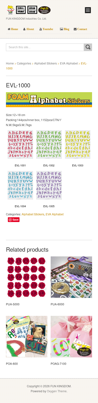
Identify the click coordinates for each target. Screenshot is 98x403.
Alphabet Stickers (45, 63)
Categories (24, 63)
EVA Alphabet (69, 63)
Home (10, 63)
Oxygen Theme (57, 391)
